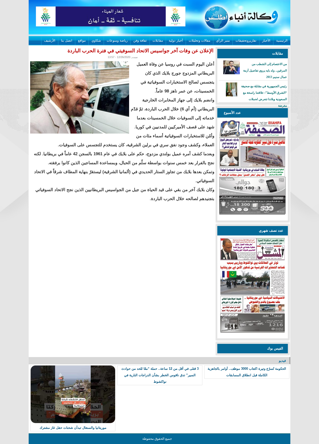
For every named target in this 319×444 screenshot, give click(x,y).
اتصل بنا (66, 40)
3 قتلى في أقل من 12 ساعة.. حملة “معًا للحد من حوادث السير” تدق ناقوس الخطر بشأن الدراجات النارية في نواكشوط (160, 375)
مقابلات (158, 40)
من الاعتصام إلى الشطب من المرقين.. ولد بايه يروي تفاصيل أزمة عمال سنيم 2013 (265, 70)
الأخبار (266, 40)
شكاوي (96, 40)
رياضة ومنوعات (117, 40)
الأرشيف (49, 40)
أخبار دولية (176, 40)
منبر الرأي (223, 40)
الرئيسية (282, 40)
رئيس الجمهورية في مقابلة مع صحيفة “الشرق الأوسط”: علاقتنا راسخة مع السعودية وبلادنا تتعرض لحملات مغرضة (264, 95)
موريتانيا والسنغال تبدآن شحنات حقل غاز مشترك (73, 428)
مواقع (82, 40)
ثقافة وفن (140, 40)
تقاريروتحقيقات (246, 40)
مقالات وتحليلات (199, 40)
